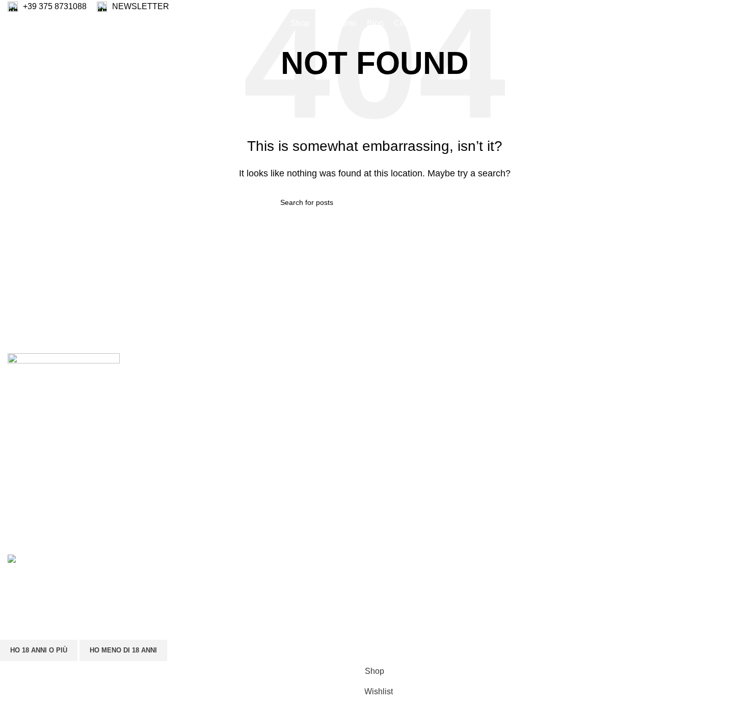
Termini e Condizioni (669, 418)
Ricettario (399, 380)
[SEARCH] (464, 202)
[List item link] (94, 463)
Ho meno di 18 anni (123, 650)
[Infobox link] (47, 6)
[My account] (661, 23)
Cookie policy (656, 399)
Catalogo (398, 399)
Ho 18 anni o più (38, 650)
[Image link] (64, 360)
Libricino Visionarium (420, 418)
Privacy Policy (657, 380)
